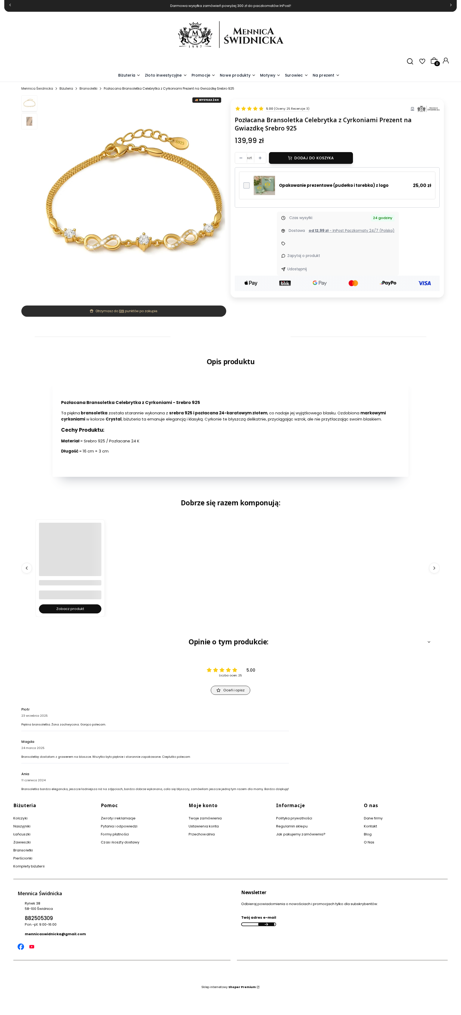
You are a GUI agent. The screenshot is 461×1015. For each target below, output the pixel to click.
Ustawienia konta (204, 826)
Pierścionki (22, 858)
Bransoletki (88, 88)
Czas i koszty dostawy (120, 842)
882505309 (39, 918)
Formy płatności (115, 834)
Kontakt (370, 826)
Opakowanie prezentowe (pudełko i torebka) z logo (333, 185)
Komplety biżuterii (29, 866)
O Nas (369, 842)
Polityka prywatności (294, 818)
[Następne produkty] (434, 568)
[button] (270, 75)
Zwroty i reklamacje (118, 818)
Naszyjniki (21, 826)
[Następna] (451, 6)
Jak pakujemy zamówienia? (300, 834)
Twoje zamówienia (205, 818)
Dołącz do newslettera (266, 924)
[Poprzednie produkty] (26, 568)
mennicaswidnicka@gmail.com (55, 934)
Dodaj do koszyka (314, 158)
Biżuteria (66, 88)
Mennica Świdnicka (37, 88)
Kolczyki (20, 818)
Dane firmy (373, 818)
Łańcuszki (21, 834)
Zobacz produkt (70, 608)
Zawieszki (22, 842)
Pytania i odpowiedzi (119, 826)
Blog (368, 834)
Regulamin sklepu (292, 826)
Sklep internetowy (228, 987)
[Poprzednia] (10, 6)
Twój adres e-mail (258, 917)
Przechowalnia (202, 834)
